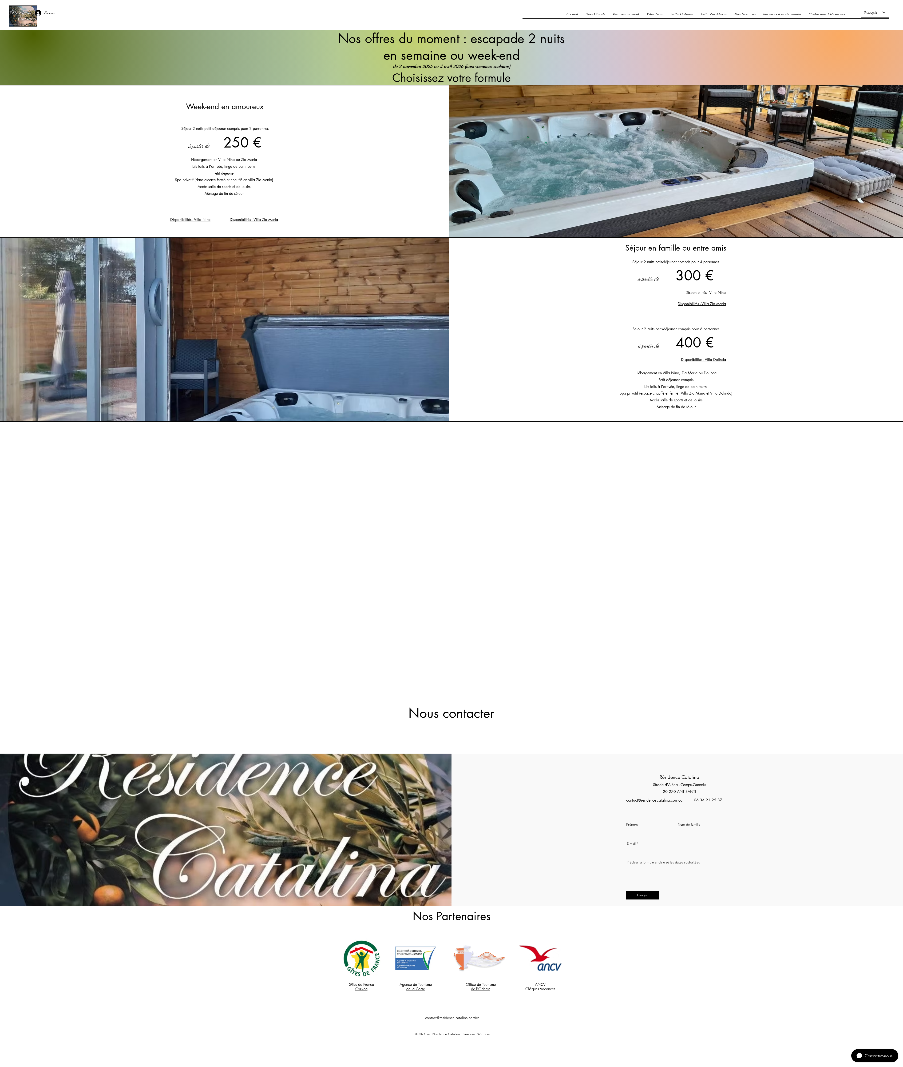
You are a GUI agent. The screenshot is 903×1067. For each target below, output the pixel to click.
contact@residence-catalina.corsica (654, 800)
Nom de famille (689, 824)
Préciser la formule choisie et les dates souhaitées (663, 862)
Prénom (632, 824)
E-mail (631, 843)
